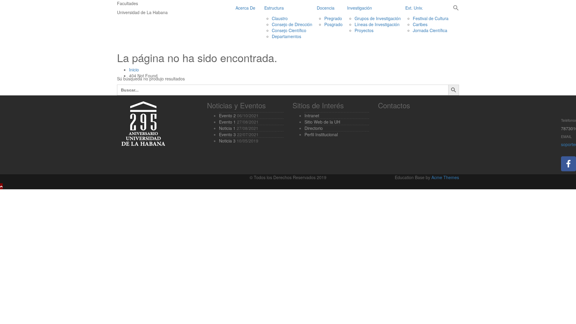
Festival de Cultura (430, 18)
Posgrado (333, 24)
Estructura (274, 8)
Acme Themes (445, 177)
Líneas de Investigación (377, 24)
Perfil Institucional (321, 134)
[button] (456, 8)
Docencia (325, 8)
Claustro (280, 18)
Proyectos (364, 30)
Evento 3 (227, 134)
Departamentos (286, 36)
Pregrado (333, 18)
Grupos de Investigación (378, 18)
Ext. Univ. (414, 8)
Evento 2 (227, 115)
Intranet (311, 115)
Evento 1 (227, 122)
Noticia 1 (227, 128)
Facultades (127, 3)
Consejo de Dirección (292, 24)
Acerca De (245, 8)
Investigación (359, 8)
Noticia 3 (227, 141)
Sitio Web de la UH (322, 122)
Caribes (420, 24)
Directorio (313, 128)
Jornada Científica (430, 30)
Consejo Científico (289, 30)
